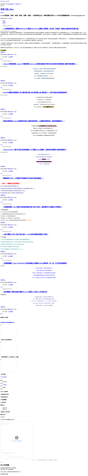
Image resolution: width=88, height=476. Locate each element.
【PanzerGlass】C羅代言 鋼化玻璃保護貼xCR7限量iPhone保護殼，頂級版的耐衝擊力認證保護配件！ (35, 149)
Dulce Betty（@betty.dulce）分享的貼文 (16, 456)
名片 (4, 23)
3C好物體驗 (10, 56)
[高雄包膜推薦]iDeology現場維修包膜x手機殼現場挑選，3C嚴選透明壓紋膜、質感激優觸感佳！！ (34, 121)
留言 (12, 54)
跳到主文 (2, 12)
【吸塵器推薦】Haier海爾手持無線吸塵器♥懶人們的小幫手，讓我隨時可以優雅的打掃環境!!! (32, 207)
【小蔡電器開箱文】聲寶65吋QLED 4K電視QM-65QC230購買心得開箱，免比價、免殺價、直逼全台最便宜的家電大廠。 (41, 28)
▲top (1, 58)
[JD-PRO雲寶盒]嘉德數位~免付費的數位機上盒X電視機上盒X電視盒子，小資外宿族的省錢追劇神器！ (35, 92)
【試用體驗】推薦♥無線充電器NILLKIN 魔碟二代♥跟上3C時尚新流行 (25, 292)
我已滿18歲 (3, 474)
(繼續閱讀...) (3, 52)
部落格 (4, 22)
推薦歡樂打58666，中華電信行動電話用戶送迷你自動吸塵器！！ (23, 178)
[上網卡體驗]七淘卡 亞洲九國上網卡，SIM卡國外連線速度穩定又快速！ (26, 234)
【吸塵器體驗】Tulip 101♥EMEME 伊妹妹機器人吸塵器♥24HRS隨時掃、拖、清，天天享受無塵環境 (35, 263)
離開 (7, 474)
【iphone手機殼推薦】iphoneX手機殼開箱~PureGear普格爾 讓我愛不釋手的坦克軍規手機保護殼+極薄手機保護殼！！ (40, 64)
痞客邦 (9, 54)
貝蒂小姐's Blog (7, 9)
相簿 (4, 20)
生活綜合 (10, 18)
